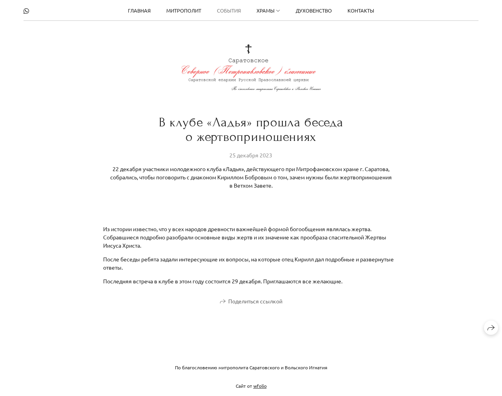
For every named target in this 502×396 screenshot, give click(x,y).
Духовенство (314, 10)
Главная (139, 10)
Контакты (360, 10)
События (229, 10)
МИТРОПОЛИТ (183, 10)
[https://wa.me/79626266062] (26, 11)
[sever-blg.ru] (251, 67)
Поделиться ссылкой (255, 301)
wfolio (260, 386)
